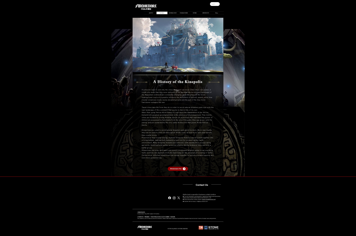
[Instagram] (174, 198)
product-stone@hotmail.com (208, 199)
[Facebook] (169, 198)
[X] (179, 198)
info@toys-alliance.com (202, 201)
